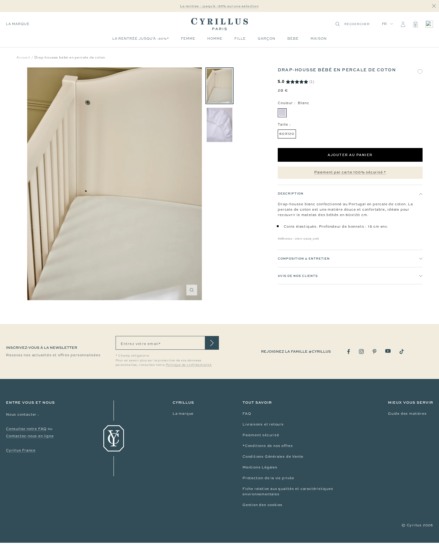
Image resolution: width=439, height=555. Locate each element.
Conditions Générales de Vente (272, 456)
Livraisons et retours (263, 424)
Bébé (293, 38)
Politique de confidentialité (189, 365)
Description (290, 194)
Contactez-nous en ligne (29, 436)
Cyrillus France (21, 450)
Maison (319, 38)
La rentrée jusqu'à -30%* (140, 38)
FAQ (246, 413)
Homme (214, 38)
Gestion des (255, 504)
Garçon (266, 38)
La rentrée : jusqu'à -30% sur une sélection (219, 6)
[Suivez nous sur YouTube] (388, 351)
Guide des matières (407, 413)
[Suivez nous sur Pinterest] (374, 351)
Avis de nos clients (298, 276)
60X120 (286, 134)
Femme (188, 38)
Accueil (23, 57)
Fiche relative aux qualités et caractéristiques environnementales (287, 491)
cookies (275, 504)
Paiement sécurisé (260, 435)
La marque (18, 24)
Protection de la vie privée (268, 478)
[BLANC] (282, 112)
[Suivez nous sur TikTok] (402, 351)
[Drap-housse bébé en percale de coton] (219, 85)
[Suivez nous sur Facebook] (348, 351)
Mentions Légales (259, 467)
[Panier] (415, 24)
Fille (240, 38)
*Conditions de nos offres (267, 445)
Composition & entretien (304, 259)
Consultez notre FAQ (26, 428)
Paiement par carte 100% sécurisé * (350, 172)
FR (384, 24)
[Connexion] (403, 24)
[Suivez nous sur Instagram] (361, 351)
